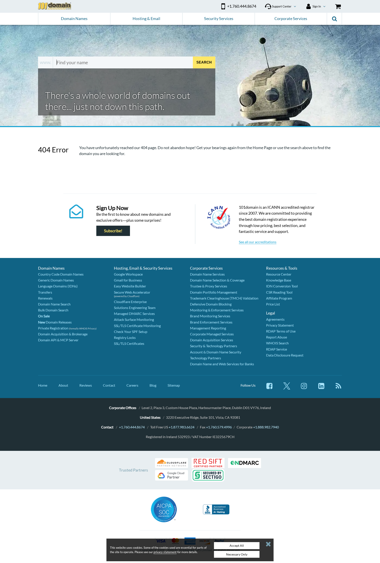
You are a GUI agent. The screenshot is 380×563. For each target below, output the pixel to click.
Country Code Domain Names (61, 274)
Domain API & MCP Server (58, 340)
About (63, 385)
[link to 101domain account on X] (286, 388)
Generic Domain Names (56, 280)
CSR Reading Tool (279, 292)
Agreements (275, 319)
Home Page (262, 147)
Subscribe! (113, 230)
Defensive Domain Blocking (211, 304)
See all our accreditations (257, 242)
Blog (153, 385)
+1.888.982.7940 (266, 427)
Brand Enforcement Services (211, 322)
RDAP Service (276, 349)
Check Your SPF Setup (130, 331)
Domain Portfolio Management (213, 292)
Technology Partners (205, 358)
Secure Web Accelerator (132, 292)
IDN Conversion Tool (282, 286)
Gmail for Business (128, 280)
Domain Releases (55, 322)
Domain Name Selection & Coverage (217, 280)
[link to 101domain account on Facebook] (269, 388)
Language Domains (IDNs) (58, 286)
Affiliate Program (279, 298)
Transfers (45, 292)
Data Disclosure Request (284, 355)
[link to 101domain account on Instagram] (303, 388)
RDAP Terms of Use (281, 331)
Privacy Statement (280, 325)
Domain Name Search (54, 304)
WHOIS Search (277, 343)
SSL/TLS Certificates (129, 343)
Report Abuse (276, 337)
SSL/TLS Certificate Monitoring (137, 326)
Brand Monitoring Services (210, 316)
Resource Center (278, 274)
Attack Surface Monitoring (134, 319)
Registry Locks (125, 337)
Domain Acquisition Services (211, 340)
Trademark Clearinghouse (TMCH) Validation (224, 298)
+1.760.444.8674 (132, 427)
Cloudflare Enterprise (130, 302)
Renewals (45, 298)
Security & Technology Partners (213, 346)
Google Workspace (128, 274)
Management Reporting (208, 328)
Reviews (85, 385)
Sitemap (174, 385)
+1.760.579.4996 (219, 427)
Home (42, 385)
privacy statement (165, 552)
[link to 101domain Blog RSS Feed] (338, 388)
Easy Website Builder (130, 286)
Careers (132, 385)
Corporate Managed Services (212, 334)
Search (204, 62)
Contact (109, 385)
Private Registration (53, 328)
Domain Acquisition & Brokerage (63, 334)
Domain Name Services (207, 274)
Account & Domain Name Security (215, 352)
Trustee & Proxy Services (208, 286)
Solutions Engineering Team (134, 307)
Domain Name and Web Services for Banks (222, 364)
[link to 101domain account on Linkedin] (321, 388)
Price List (273, 304)
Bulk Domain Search (53, 310)
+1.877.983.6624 (181, 427)
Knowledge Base (278, 280)
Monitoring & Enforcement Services (217, 310)
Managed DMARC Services (134, 313)
